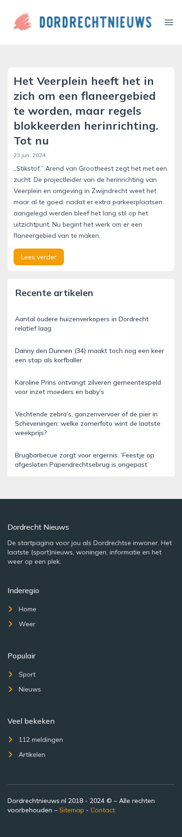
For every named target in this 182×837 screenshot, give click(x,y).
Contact (103, 810)
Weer (27, 624)
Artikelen (32, 754)
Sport (27, 674)
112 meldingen (41, 739)
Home (27, 609)
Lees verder (38, 257)
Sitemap (71, 810)
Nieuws (30, 689)
